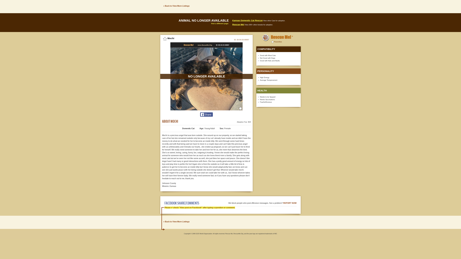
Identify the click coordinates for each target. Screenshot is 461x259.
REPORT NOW (290, 203)
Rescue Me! (238, 24)
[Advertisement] (257, 6)
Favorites (278, 42)
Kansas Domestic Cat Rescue (247, 20)
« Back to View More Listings (176, 6)
